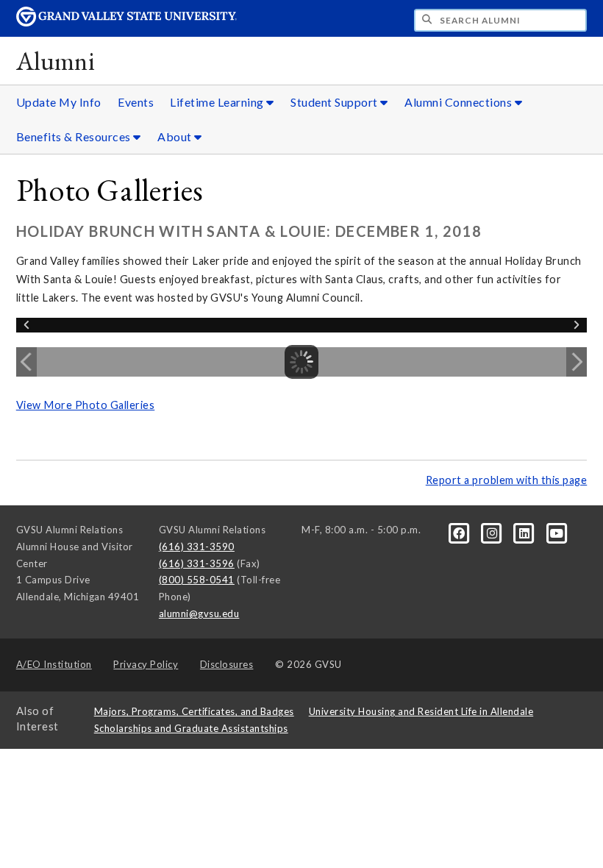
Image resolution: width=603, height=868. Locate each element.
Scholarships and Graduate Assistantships (191, 728)
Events (136, 102)
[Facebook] (460, 532)
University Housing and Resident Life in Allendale (421, 711)
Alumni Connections (459, 102)
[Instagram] (493, 532)
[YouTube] (557, 532)
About (175, 136)
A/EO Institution (54, 664)
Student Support (335, 102)
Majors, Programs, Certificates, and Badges (194, 711)
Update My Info (58, 102)
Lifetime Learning (218, 102)
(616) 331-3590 (197, 546)
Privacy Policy (145, 664)
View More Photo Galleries (85, 405)
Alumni (56, 60)
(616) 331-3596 (197, 563)
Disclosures (227, 664)
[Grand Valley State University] (126, 22)
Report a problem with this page (507, 480)
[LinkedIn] (526, 532)
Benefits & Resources (75, 136)
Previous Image (26, 362)
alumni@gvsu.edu (199, 613)
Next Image (576, 362)
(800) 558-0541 (197, 580)
